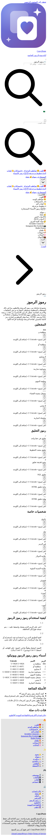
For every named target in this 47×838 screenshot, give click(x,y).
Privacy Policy (27, 834)
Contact (19, 834)
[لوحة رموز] (45, 836)
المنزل (43, 246)
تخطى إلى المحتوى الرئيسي (35, 2)
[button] (23, 335)
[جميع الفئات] (45, 120)
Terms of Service (39, 834)
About (13, 834)
